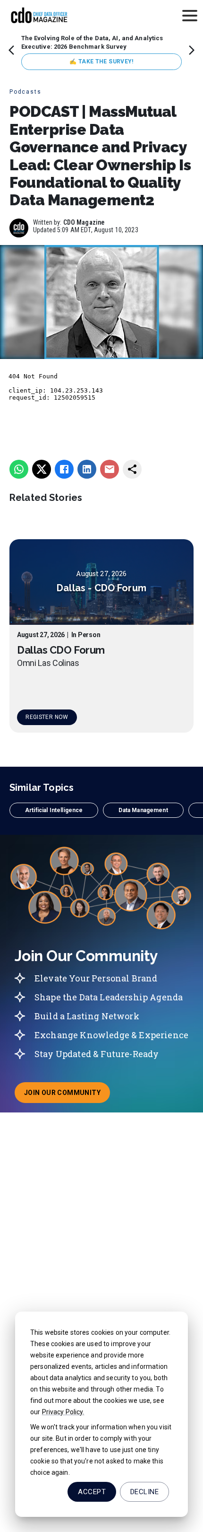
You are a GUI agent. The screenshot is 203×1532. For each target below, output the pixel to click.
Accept (92, 1492)
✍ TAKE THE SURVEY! (101, 61)
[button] (53, 810)
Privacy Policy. (63, 1412)
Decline (144, 1492)
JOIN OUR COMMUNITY (67, 1095)
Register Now (46, 717)
